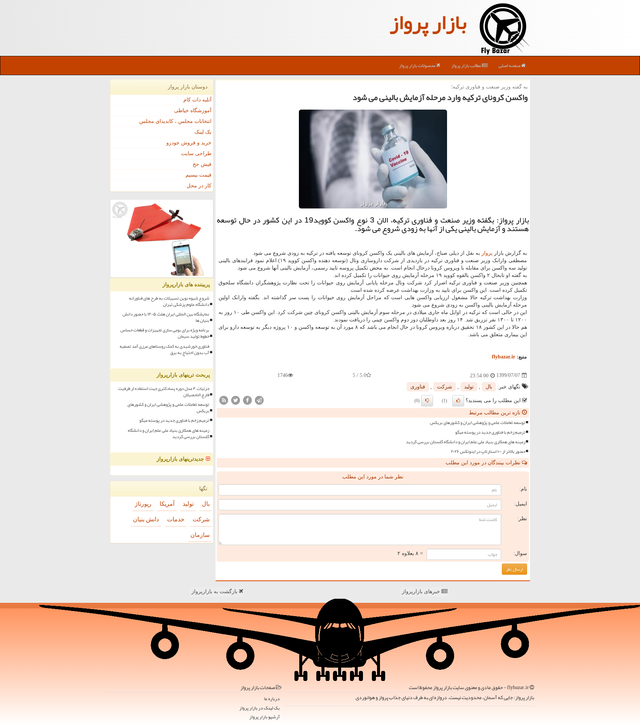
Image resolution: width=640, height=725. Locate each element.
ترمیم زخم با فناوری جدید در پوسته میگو (490, 432)
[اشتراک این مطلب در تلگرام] (259, 399)
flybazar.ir (503, 357)
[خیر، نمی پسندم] (427, 400)
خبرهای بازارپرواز (421, 591)
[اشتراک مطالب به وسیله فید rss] (224, 399)
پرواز (487, 253)
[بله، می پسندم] (458, 400)
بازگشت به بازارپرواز (215, 591)
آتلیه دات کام (197, 100)
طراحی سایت (196, 153)
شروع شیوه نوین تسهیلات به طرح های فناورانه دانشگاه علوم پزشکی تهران (169, 301)
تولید (469, 387)
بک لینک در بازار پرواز (259, 708)
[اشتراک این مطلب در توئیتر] (235, 399)
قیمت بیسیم (198, 175)
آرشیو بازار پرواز (264, 717)
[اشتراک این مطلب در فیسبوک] (247, 399)
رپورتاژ (143, 504)
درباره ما (272, 699)
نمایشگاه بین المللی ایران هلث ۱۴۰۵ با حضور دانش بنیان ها (166, 317)
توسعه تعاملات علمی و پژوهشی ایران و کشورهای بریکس (477, 422)
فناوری (417, 387)
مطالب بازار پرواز (466, 65)
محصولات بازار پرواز (417, 65)
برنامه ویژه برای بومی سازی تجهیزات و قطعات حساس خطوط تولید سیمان (164, 333)
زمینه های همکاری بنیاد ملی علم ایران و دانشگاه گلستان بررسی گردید (465, 442)
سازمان (200, 535)
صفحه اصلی (510, 65)
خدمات (175, 519)
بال (489, 387)
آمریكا (167, 504)
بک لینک (202, 132)
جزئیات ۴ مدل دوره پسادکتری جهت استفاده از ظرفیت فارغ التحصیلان (163, 391)
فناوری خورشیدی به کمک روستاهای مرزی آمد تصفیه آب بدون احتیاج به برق (164, 349)
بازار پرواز (428, 22)
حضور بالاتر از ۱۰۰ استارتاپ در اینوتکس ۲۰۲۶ (488, 451)
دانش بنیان (146, 519)
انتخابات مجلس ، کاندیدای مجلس (175, 121)
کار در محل (199, 185)
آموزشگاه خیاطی (192, 110)
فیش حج (202, 164)
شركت (444, 387)
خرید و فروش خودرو (188, 143)
